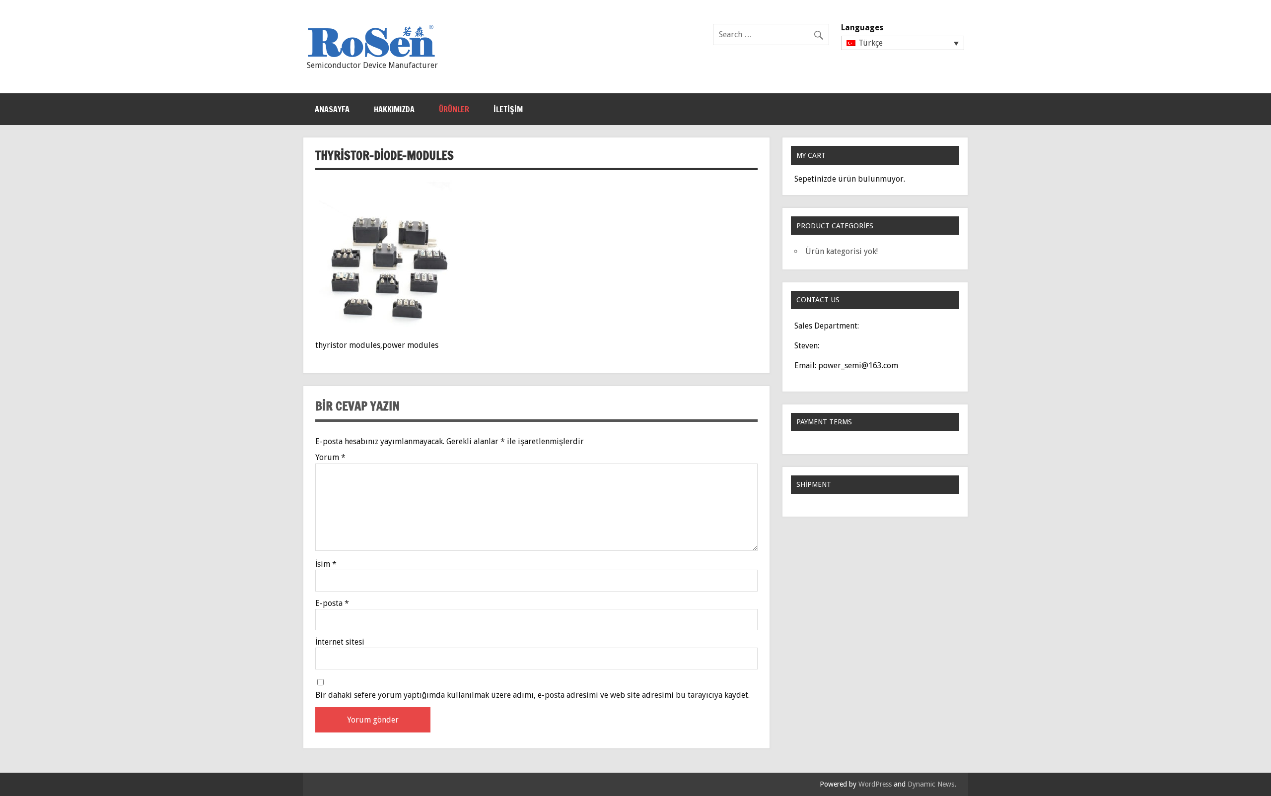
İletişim (508, 109)
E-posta (332, 603)
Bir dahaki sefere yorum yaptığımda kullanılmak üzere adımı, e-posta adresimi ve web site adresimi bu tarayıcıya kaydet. (532, 695)
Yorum (330, 458)
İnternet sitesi (339, 642)
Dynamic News (931, 784)
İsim (326, 564)
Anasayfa (332, 109)
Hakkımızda (394, 109)
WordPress (875, 784)
